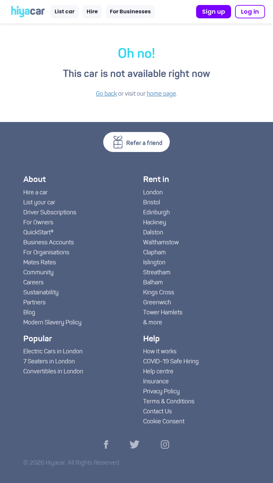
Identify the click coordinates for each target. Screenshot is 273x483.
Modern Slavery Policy (52, 323)
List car (65, 11)
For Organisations (46, 253)
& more (152, 323)
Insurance (156, 382)
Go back (106, 94)
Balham (153, 283)
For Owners (38, 223)
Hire (92, 11)
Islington (154, 263)
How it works (159, 352)
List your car (39, 203)
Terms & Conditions (168, 402)
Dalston (153, 233)
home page (161, 94)
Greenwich (157, 303)
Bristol (151, 203)
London (153, 193)
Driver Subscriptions (49, 213)
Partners (34, 303)
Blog (29, 313)
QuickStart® (38, 233)
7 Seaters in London (49, 362)
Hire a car (35, 193)
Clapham (154, 253)
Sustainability (41, 293)
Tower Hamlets (162, 313)
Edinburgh (156, 213)
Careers (33, 283)
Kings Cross (158, 293)
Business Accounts (48, 243)
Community (38, 273)
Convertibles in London (53, 372)
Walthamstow (161, 243)
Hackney (154, 223)
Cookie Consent (163, 422)
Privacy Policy (161, 392)
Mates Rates (39, 263)
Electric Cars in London (53, 352)
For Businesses (130, 11)
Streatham (156, 273)
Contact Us (157, 412)
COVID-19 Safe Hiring (171, 362)
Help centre (158, 372)
